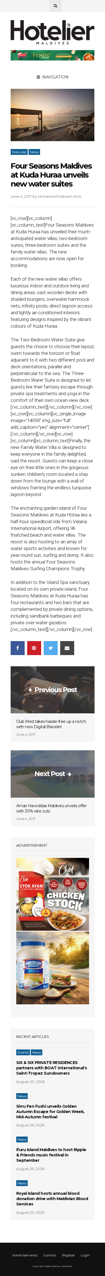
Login (85, 1255)
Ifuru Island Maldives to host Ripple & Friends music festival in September (51, 1155)
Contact (49, 1255)
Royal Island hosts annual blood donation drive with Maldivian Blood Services (52, 1199)
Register (68, 1255)
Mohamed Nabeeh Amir (60, 196)
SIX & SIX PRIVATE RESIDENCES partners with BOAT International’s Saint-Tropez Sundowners (51, 1068)
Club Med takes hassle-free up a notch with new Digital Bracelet (51, 724)
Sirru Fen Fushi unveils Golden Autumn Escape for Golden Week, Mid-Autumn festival (50, 1111)
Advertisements (25, 1255)
